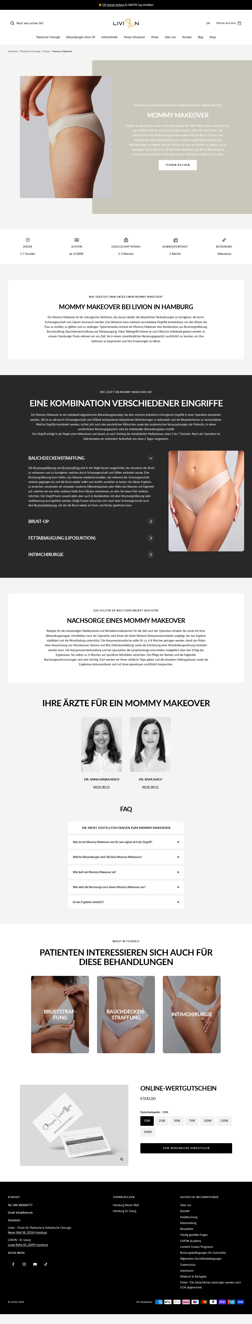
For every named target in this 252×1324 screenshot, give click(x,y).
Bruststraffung (71, 468)
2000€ (148, 1132)
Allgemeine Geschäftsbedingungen (200, 1258)
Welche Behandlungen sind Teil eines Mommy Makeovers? (107, 857)
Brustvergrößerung (45, 468)
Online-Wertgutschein (178, 1088)
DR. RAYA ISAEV (150, 779)
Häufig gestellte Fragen (194, 1234)
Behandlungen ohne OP (80, 37)
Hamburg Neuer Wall (126, 1205)
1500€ (224, 1120)
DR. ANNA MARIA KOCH (101, 779)
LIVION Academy (190, 1241)
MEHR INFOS (101, 787)
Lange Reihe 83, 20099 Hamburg (28, 1244)
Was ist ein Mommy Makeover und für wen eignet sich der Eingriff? (112, 842)
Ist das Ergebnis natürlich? (88, 902)
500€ (177, 1120)
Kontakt (187, 37)
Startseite (13, 51)
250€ (162, 1120)
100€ (147, 1120)
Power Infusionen (134, 37)
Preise (154, 37)
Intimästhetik (109, 37)
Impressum (187, 1270)
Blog (200, 37)
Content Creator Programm (196, 1246)
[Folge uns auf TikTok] (45, 1264)
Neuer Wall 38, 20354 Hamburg (27, 1232)
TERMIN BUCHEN (178, 165)
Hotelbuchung (188, 1217)
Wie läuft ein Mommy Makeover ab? (94, 872)
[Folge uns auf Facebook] (13, 1264)
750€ (192, 1120)
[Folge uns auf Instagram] (24, 1264)
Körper (46, 51)
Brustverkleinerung (45, 505)
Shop (212, 37)
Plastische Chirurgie (48, 37)
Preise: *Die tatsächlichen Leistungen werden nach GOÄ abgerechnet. (210, 1285)
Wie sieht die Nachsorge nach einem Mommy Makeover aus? (109, 887)
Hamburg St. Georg (124, 1211)
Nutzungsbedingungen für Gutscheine (203, 1252)
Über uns (170, 37)
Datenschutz (187, 1264)
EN (208, 23)
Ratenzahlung (188, 1223)
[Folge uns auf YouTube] (35, 1264)
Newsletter (186, 1229)
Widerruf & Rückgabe (193, 1276)
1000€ (208, 1120)
